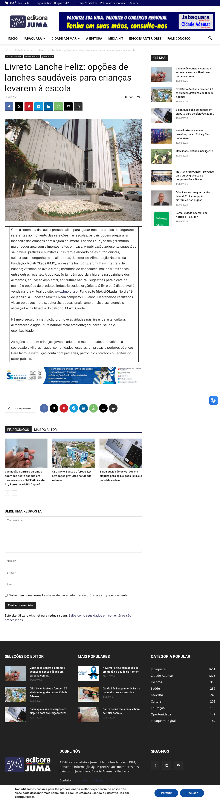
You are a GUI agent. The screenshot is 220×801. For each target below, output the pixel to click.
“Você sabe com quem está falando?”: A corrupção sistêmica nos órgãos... (193, 196)
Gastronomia (32, 56)
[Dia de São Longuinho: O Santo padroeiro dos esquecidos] (88, 694)
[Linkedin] (48, 106)
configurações (24, 797)
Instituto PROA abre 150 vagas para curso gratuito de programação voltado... (195, 175)
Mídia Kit (115, 38)
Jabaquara (33, 38)
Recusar (192, 793)
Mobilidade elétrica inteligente (195, 151)
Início (13, 38)
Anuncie (134, 3)
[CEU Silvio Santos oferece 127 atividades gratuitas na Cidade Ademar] (73, 453)
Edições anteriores (145, 38)
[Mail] (178, 765)
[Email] (68, 106)
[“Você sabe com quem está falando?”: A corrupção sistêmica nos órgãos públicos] (161, 198)
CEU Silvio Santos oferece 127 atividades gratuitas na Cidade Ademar (71, 476)
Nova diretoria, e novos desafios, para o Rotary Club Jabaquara (193, 134)
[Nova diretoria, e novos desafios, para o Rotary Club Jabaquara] (161, 136)
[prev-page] (7, 493)
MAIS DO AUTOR (45, 429)
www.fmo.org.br (67, 291)
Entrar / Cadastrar (87, 3)
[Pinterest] (28, 106)
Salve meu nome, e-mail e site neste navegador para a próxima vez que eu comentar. (69, 595)
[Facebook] (9, 106)
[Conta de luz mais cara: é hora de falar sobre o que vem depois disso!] (88, 714)
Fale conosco (179, 38)
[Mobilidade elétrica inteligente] (161, 156)
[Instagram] (166, 765)
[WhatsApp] (58, 106)
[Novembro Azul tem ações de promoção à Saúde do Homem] (88, 673)
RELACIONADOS (18, 429)
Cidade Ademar (64, 38)
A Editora (94, 38)
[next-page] (14, 493)
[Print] (78, 106)
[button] (210, 39)
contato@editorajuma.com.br (93, 780)
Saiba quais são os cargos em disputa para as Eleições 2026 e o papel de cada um (120, 476)
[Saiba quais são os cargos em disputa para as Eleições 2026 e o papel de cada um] (120, 453)
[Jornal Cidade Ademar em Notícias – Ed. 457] (161, 218)
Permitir (166, 793)
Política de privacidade (112, 3)
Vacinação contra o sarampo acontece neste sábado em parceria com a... (193, 72)
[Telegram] (38, 106)
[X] (19, 106)
